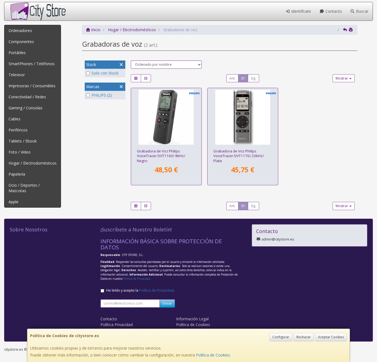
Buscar (361, 11)
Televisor (17, 74)
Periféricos (18, 130)
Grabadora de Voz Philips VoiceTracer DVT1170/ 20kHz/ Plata (238, 156)
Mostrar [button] (342, 78)
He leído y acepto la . (140, 290)
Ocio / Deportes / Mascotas (24, 188)
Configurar (280, 337)
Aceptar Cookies (331, 337)
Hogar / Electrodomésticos (33, 163)
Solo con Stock (105, 73)
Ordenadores (20, 30)
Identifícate (300, 11)
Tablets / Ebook (23, 141)
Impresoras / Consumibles (32, 85)
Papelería (17, 174)
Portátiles (17, 52)
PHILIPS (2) (102, 95)
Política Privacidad (116, 324)
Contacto (333, 11)
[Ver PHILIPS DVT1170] (243, 117)
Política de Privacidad (136, 279)
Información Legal (192, 318)
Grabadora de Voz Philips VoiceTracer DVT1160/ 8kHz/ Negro (161, 156)
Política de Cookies (213, 355)
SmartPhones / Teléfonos (32, 63)
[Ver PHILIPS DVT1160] (166, 117)
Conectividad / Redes (27, 96)
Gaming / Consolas (26, 107)
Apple (13, 201)
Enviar (167, 303)
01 (243, 78)
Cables (14, 118)
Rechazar (303, 337)
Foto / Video (20, 152)
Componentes (21, 41)
